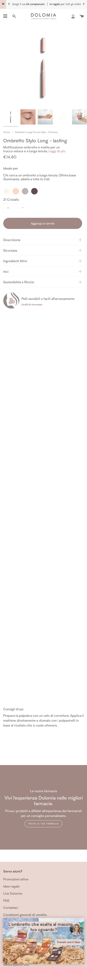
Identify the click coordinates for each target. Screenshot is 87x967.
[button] (43, 239)
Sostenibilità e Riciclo (18, 282)
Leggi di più (56, 151)
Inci (5, 271)
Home (6, 132)
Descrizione (11, 240)
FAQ (6, 900)
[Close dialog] (81, 921)
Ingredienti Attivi (15, 261)
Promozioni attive (15, 879)
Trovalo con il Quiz (68, 942)
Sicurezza (10, 250)
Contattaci (10, 907)
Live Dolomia (12, 893)
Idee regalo (11, 886)
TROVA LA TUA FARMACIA (43, 823)
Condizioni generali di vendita (25, 915)
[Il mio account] (73, 16)
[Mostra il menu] (5, 16)
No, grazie (75, 958)
